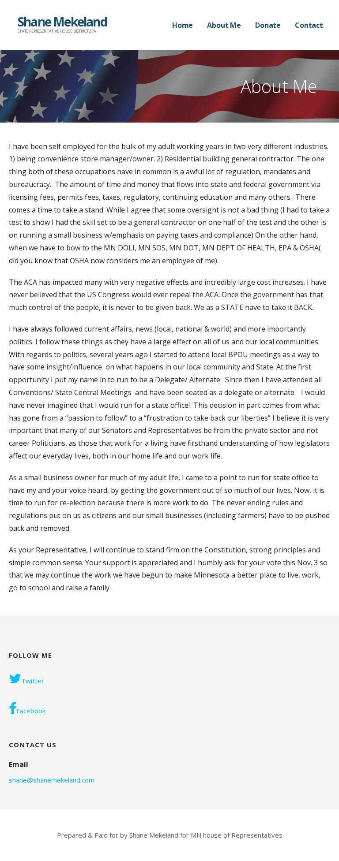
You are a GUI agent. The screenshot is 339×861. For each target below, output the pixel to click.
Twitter (32, 680)
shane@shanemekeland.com (51, 779)
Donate (268, 25)
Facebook (30, 710)
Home (182, 25)
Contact (309, 25)
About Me (224, 25)
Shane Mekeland (62, 21)
